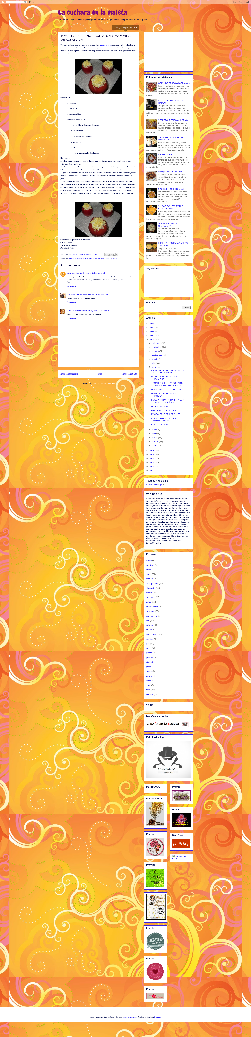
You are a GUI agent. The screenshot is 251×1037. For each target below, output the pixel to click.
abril (154, 433)
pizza (148, 666)
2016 (152, 458)
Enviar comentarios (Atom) (104, 383)
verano (107, 258)
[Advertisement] (168, 51)
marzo (155, 437)
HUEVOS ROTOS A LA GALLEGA (166, 389)
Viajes (149, 560)
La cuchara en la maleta (92, 12)
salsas (94, 258)
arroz (148, 569)
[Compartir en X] (111, 254)
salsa (148, 680)
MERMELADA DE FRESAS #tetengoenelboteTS (163, 419)
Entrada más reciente (69, 373)
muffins (149, 639)
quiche (149, 676)
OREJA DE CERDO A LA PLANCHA (174, 83)
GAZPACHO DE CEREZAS (163, 410)
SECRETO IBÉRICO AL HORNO (173, 120)
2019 (152, 339)
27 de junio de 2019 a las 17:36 (95, 294)
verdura (114, 258)
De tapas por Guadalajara (170, 172)
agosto (155, 359)
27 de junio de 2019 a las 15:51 (92, 273)
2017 (152, 454)
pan (148, 643)
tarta (148, 690)
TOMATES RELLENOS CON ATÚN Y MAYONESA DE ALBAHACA (167, 384)
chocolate (150, 588)
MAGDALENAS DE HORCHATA (165, 414)
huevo (149, 629)
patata (149, 653)
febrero (155, 441)
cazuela (149, 579)
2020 (152, 335)
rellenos (88, 258)
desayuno (150, 597)
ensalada (150, 611)
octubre (155, 351)
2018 (152, 450)
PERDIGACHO (165, 154)
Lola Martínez (73, 272)
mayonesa (80, 258)
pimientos (150, 662)
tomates (101, 258)
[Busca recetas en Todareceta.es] (181, 858)
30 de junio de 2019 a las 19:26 (100, 310)
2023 (152, 324)
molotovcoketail (130, 1016)
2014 (152, 466)
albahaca (72, 258)
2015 (152, 462)
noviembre (157, 347)
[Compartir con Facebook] (114, 254)
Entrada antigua (129, 373)
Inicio (101, 373)
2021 (152, 331)
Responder (71, 286)
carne (148, 574)
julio (154, 363)
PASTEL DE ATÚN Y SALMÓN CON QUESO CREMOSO (167, 371)
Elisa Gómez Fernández (77, 310)
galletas (149, 625)
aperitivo (150, 565)
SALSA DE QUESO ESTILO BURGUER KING (170, 207)
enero (155, 445)
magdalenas (151, 634)
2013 (152, 470)
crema (149, 593)
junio (154, 367)
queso (149, 671)
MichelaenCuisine (74, 294)
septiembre (157, 355)
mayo (154, 429)
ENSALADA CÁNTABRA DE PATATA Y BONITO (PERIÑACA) (167, 401)
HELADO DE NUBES (160, 406)
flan (147, 620)
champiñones (152, 583)
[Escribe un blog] (108, 254)
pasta (148, 648)
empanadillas (152, 606)
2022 (152, 328)
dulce (148, 602)
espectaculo (151, 616)
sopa (148, 685)
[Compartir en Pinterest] (116, 254)
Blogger (157, 1016)
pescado (150, 657)
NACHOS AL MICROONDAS (171, 189)
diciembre (156, 343)
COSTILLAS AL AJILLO (161, 424)
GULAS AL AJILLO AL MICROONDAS (168, 224)
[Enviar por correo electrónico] (105, 254)
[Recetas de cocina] (181, 847)
